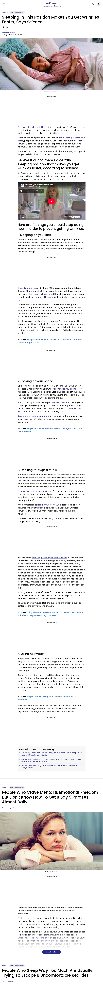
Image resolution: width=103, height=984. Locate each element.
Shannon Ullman (8, 32)
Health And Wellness (17, 12)
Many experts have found (41, 294)
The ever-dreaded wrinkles (31, 127)
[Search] (92, 4)
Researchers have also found (32, 416)
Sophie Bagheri (8, 808)
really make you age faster (66, 388)
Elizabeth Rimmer (61, 402)
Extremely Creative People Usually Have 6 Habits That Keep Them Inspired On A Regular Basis (51, 754)
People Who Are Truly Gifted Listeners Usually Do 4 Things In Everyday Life (49, 767)
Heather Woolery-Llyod (49, 504)
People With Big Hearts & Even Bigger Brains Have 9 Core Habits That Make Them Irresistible (51, 760)
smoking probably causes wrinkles (49, 557)
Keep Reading (51, 952)
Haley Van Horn (8, 981)
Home (4, 12)
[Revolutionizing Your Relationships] (51, 4)
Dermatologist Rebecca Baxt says (35, 491)
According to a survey (29, 288)
